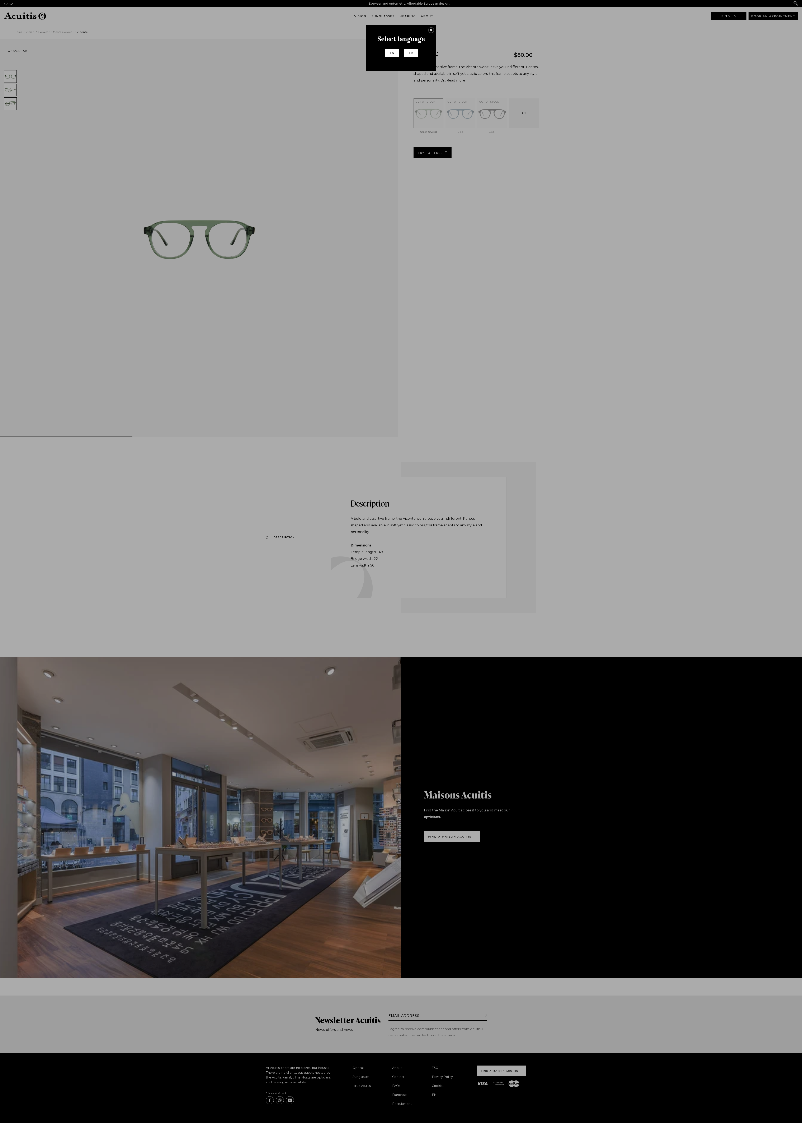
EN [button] (392, 53)
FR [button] (411, 53)
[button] (431, 30)
